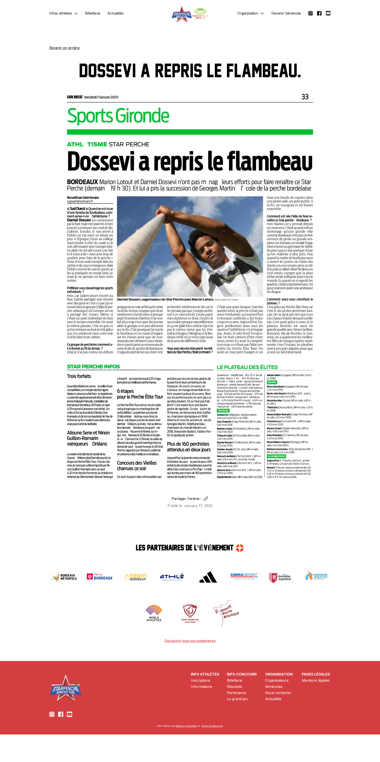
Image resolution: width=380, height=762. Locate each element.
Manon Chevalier (186, 725)
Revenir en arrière (64, 48)
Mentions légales (316, 680)
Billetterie (92, 13)
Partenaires (236, 692)
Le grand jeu (237, 699)
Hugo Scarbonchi (212, 725)
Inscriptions (200, 680)
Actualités (115, 13)
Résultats (234, 686)
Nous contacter (278, 692)
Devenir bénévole (286, 13)
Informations (201, 686)
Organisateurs (277, 680)
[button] (63, 13)
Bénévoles (274, 686)
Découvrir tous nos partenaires (190, 641)
